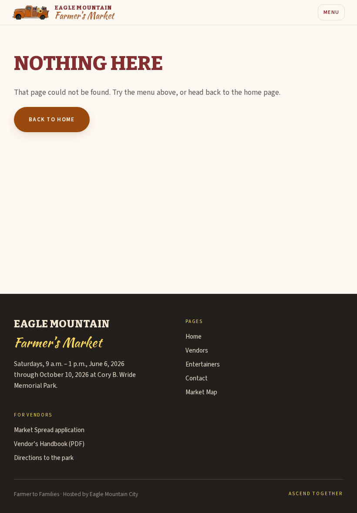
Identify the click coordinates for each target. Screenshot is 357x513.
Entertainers (202, 364)
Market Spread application (49, 430)
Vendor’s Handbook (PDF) (49, 444)
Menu (331, 12)
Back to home (52, 119)
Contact (196, 378)
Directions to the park (44, 458)
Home (193, 336)
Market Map (201, 392)
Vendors (196, 350)
